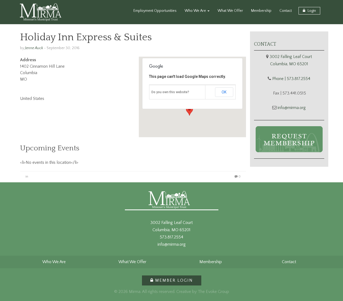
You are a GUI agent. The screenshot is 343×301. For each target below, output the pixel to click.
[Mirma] (41, 12)
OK (224, 92)
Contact (285, 11)
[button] (189, 111)
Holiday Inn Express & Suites (86, 37)
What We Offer (230, 11)
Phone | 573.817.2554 (291, 78)
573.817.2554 (171, 237)
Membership (261, 11)
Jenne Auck (34, 48)
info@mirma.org (292, 107)
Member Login (173, 280)
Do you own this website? (170, 92)
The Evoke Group (213, 291)
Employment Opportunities (155, 11)
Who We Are (196, 11)
